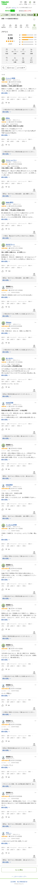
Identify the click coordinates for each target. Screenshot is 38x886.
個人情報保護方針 (22, 881)
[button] (10, 79)
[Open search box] (3, 68)
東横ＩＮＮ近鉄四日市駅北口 (9, 18)
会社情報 (13, 881)
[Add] (34, 19)
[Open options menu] (35, 78)
